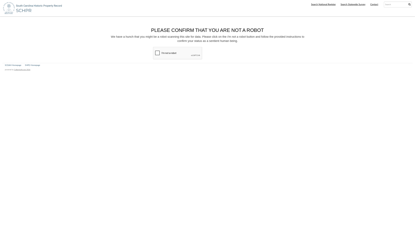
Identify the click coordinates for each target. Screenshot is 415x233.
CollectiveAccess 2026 (22, 70)
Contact (374, 4)
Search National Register (323, 4)
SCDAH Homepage (13, 65)
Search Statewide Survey (353, 4)
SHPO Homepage (32, 65)
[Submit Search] (409, 4)
